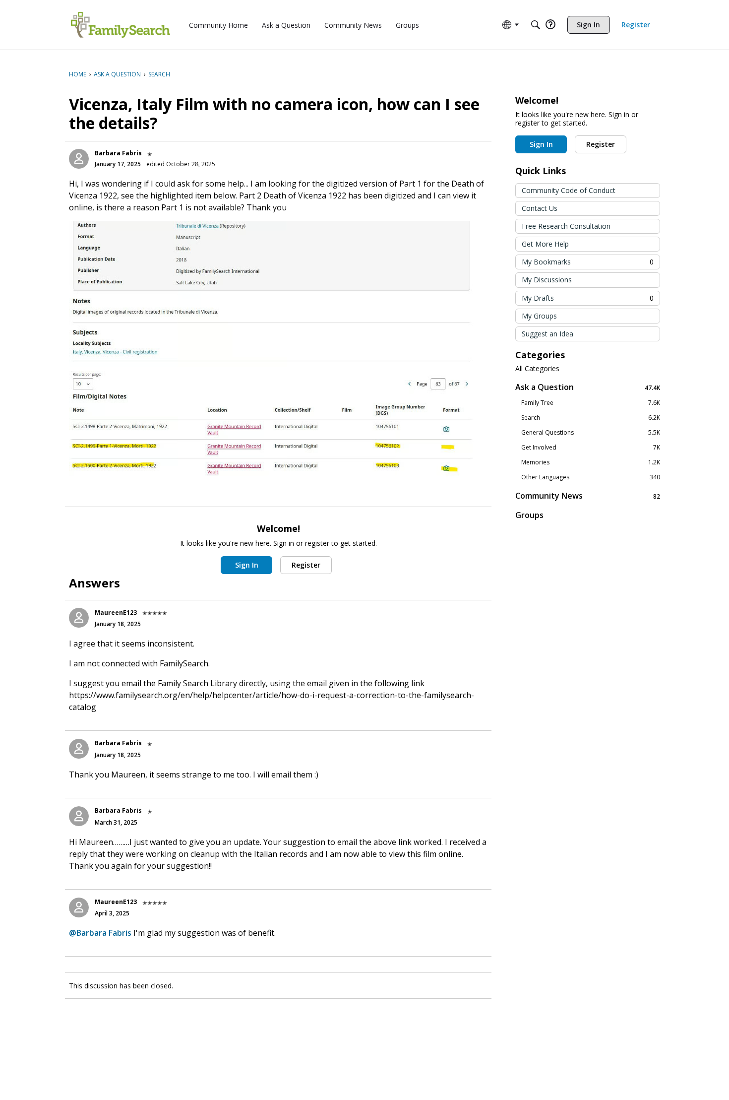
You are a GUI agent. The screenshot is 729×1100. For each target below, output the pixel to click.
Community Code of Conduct (568, 190)
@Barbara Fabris (100, 932)
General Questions (590, 432)
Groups (529, 515)
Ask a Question (587, 387)
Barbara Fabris (118, 153)
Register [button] (306, 565)
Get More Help (545, 244)
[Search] (536, 25)
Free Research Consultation (566, 226)
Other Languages (590, 477)
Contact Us (539, 208)
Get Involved (590, 447)
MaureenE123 (116, 612)
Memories (590, 462)
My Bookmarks (588, 261)
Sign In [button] (246, 565)
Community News (587, 496)
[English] (120, 25)
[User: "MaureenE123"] (79, 618)
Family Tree (590, 402)
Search (590, 417)
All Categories (537, 368)
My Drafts (588, 298)
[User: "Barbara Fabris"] (79, 159)
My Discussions (547, 279)
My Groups (539, 316)
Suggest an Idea (547, 333)
